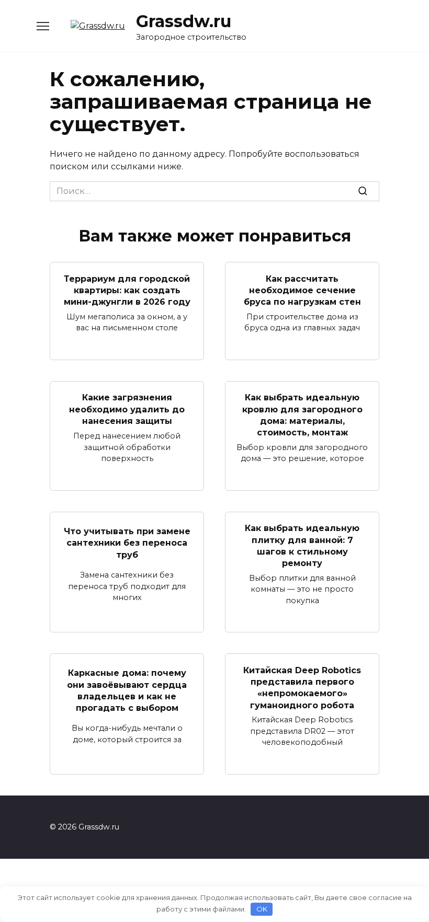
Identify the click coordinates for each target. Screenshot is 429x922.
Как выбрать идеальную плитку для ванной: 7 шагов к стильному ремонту (302, 545)
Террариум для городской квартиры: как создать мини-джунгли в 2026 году (127, 290)
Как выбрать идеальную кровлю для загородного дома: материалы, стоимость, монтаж (302, 415)
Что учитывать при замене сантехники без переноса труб (127, 542)
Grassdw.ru (183, 21)
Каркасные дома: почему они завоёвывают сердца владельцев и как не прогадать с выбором (127, 690)
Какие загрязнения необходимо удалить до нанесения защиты (127, 409)
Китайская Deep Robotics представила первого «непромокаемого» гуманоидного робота (302, 687)
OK (261, 909)
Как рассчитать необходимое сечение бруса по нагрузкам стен (302, 290)
